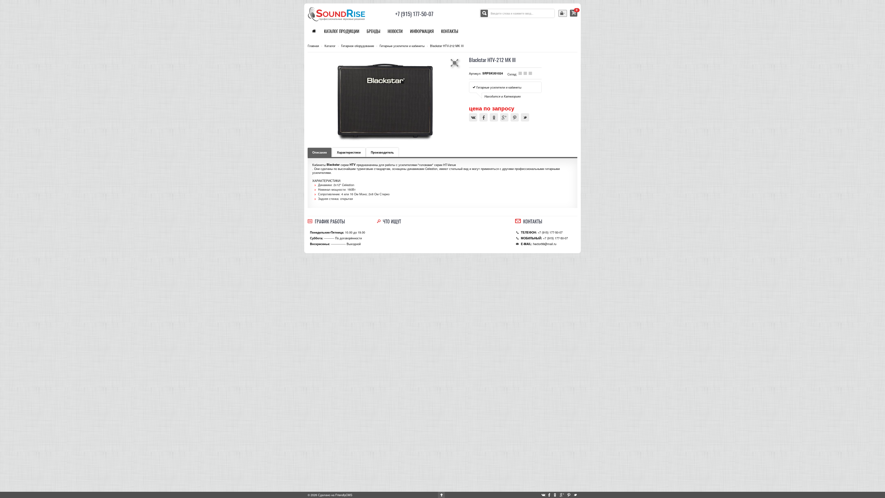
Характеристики (349, 152)
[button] (455, 62)
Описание (319, 152)
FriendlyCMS (343, 495)
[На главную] (336, 14)
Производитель (382, 152)
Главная (313, 45)
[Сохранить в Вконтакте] (473, 117)
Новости (395, 31)
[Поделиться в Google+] (504, 117)
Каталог (330, 45)
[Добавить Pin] (514, 117)
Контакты (449, 31)
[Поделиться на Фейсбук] (483, 117)
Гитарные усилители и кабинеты (402, 45)
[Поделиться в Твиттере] (525, 117)
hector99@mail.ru (544, 244)
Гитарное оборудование (357, 45)
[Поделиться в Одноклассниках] (494, 117)
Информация (422, 31)
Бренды (373, 31)
